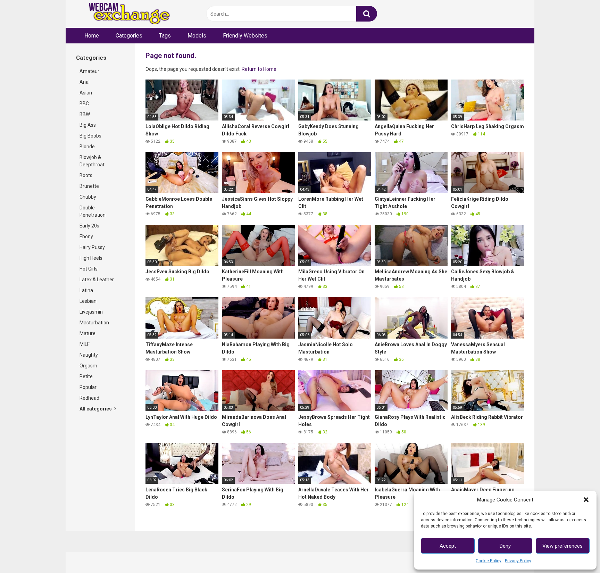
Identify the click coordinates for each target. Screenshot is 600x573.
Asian (86, 93)
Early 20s (89, 226)
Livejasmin (91, 312)
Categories (129, 35)
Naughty (89, 355)
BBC (84, 103)
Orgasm (88, 365)
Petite (86, 376)
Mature (87, 333)
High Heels (91, 258)
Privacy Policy (518, 560)
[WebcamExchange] (125, 14)
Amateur (89, 71)
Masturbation (94, 322)
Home (91, 35)
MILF (85, 344)
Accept (448, 546)
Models (197, 35)
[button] (586, 499)
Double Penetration (93, 211)
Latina (86, 290)
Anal (85, 82)
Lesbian (88, 301)
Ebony (86, 236)
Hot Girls (89, 269)
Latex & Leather (97, 279)
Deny (505, 546)
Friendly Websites (245, 35)
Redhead (89, 398)
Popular (88, 387)
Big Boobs (90, 136)
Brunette (89, 186)
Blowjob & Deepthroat (92, 161)
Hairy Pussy (92, 247)
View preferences (562, 546)
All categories (96, 409)
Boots (86, 175)
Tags (165, 35)
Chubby (88, 197)
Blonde (87, 146)
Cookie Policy (488, 560)
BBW (85, 114)
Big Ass (88, 125)
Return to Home (259, 69)
